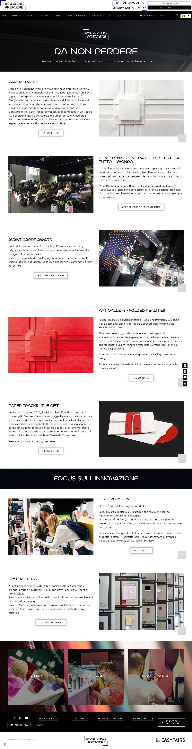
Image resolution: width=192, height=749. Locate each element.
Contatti (122, 16)
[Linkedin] (185, 371)
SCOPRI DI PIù (35, 685)
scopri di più (156, 685)
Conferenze (96, 16)
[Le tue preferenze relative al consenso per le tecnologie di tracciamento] (5, 744)
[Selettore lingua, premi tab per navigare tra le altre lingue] (185, 16)
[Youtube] (185, 377)
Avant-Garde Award (77, 16)
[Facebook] (185, 365)
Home (4, 16)
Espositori (43, 16)
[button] (169, 4)
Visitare (29, 16)
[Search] (176, 15)
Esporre (58, 16)
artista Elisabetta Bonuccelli (42, 424)
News (109, 16)
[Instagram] (185, 383)
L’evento (16, 16)
